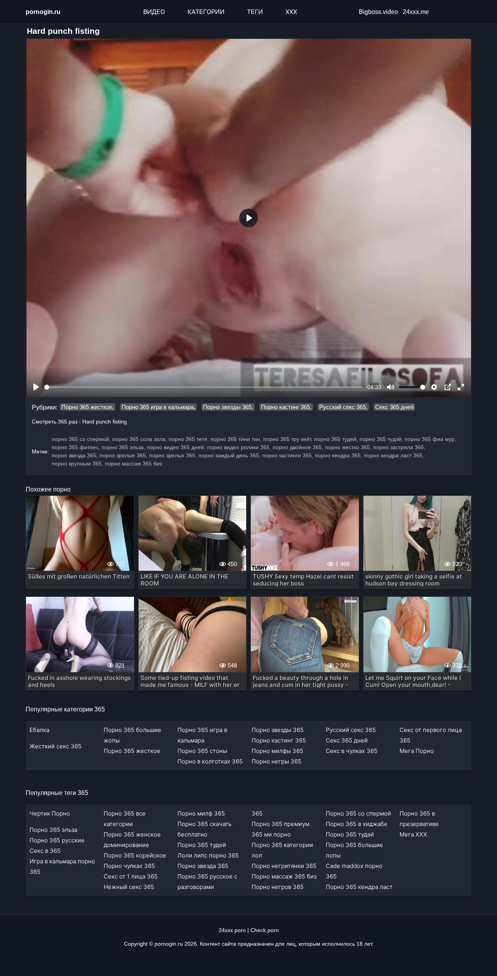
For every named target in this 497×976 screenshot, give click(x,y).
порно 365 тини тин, (236, 439)
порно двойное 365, (298, 447)
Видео (154, 12)
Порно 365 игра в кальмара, (158, 407)
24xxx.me (416, 12)
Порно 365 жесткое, (87, 407)
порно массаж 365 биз (133, 463)
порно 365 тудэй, (381, 439)
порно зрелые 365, (123, 455)
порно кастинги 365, (287, 455)
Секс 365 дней (394, 407)
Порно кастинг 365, (286, 407)
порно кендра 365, (338, 455)
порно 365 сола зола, (139, 439)
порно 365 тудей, (336, 439)
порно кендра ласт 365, (394, 455)
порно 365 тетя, (189, 439)
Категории (206, 12)
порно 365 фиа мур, (430, 439)
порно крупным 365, (77, 463)
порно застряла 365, (399, 447)
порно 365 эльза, (123, 447)
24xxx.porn (232, 930)
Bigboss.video (378, 12)
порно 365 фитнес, (76, 447)
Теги (255, 12)
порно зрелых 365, (173, 455)
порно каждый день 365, (229, 455)
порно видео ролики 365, (239, 447)
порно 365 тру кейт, (288, 439)
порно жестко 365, (348, 447)
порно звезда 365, (75, 455)
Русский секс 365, (343, 407)
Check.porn (264, 930)
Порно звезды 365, (228, 407)
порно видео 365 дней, (176, 447)
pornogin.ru (43, 12)
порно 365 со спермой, (81, 439)
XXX (291, 12)
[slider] (203, 387)
